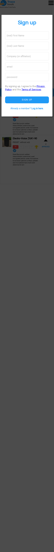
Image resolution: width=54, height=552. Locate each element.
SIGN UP (27, 99)
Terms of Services (31, 89)
